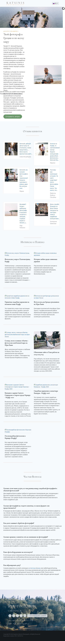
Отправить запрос (13, 116)
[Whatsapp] (17, 615)
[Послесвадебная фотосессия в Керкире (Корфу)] (18, 431)
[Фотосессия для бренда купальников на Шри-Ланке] (47, 297)
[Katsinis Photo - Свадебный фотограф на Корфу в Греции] (15, 3)
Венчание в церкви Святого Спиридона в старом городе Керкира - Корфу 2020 (17, 395)
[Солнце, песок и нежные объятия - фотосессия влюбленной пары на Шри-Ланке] (18, 334)
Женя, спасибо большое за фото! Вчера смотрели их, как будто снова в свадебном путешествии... (54, 214)
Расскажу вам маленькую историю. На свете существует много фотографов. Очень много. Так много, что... (54, 183)
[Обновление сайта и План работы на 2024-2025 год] (47, 340)
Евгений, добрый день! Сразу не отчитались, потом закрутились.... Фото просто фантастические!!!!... (26, 150)
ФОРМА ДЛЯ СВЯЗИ (37, 616)
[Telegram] (24, 615)
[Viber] (21, 615)
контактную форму (34, 568)
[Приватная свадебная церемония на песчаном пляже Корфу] (18, 297)
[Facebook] (10, 615)
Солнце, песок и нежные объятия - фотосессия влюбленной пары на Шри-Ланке (16, 343)
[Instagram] (13, 615)
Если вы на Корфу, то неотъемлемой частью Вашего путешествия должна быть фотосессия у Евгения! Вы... (54, 153)
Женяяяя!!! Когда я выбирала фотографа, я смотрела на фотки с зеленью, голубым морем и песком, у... (23, 216)
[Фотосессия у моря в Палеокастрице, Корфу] (18, 254)
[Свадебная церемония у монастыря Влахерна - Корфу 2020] (47, 386)
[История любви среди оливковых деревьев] (47, 254)
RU (55, 3)
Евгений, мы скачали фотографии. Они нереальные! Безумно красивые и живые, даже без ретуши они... (24, 180)
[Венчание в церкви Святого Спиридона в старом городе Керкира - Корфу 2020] (18, 387)
